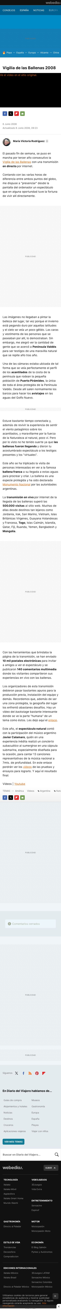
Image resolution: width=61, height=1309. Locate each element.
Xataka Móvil (10, 1189)
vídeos (27, 767)
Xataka (7, 1184)
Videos (30, 790)
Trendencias (10, 1247)
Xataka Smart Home (13, 1198)
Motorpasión (38, 1226)
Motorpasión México (42, 1286)
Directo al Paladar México (16, 1286)
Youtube (19, 783)
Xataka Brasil (10, 1277)
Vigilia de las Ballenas (17, 162)
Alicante (44, 52)
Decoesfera (9, 1252)
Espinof (35, 1210)
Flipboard (16, 113)
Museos (36, 1100)
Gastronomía (38, 1106)
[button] (30, 141)
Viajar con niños (40, 1131)
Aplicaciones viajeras (15, 1131)
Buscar (57, 1155)
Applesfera (9, 1193)
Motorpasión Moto (41, 1231)
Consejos (9, 10)
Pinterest (37, 1072)
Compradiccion (11, 1256)
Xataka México (11, 1273)
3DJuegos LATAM (41, 1273)
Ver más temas (13, 1141)
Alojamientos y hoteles (15, 1106)
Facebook (5, 113)
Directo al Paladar (12, 1226)
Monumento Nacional (16, 484)
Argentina (45, 790)
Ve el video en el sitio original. (18, 75)
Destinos (8, 1118)
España (24, 10)
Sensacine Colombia (42, 1282)
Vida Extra (37, 1189)
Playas (35, 1125)
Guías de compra (13, 1100)
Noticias (38, 10)
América (19, 790)
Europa (53, 10)
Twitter (10, 113)
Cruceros (8, 1125)
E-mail (22, 113)
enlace (52, 720)
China (56, 52)
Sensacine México (41, 1277)
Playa (9, 52)
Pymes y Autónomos (42, 1252)
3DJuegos (37, 1184)
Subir (48, 1167)
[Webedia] (53, 3)
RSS (30, 1072)
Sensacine (37, 1205)
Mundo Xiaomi (11, 1203)
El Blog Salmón (39, 1247)
